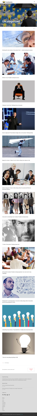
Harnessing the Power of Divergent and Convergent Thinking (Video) (12, 388)
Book (3, 407)
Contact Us (31, 370)
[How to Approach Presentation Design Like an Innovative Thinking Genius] (18, 119)
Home (3, 400)
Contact (3, 410)
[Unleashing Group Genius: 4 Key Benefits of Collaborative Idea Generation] (18, 316)
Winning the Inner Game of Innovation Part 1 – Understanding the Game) (17, 50)
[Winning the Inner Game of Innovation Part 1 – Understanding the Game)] (18, 39)
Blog (3, 409)
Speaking (3, 406)
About (3, 401)
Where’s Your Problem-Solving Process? (10, 77)
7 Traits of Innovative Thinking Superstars (10, 244)
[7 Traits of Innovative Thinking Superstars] (18, 230)
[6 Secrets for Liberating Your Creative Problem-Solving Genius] (18, 203)
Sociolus (21, 414)
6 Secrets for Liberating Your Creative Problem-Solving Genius (15, 217)
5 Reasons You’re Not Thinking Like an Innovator (12, 105)
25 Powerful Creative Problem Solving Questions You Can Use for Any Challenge (16, 272)
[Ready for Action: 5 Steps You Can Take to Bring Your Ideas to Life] (18, 146)
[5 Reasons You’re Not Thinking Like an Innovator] (18, 91)
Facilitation (3, 403)
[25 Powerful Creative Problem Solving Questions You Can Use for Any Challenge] (18, 258)
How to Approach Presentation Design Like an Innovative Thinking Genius (17, 133)
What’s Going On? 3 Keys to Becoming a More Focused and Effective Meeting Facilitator (16, 188)
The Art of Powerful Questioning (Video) (8, 385)
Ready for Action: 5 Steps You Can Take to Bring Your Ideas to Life (16, 160)
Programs (3, 405)
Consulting (3, 402)
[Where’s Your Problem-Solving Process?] (18, 63)
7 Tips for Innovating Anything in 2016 (10, 357)
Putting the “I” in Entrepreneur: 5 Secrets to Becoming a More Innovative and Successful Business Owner (17, 301)
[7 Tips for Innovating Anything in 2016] (18, 343)
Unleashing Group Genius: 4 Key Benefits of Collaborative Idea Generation (17, 330)
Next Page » (7, 362)
